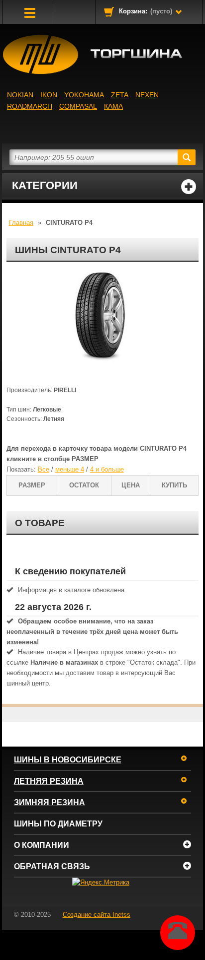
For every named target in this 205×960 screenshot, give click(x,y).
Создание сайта (96, 914)
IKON (48, 95)
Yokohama (84, 95)
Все (43, 469)
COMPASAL (78, 106)
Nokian (20, 95)
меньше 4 (69, 469)
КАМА (113, 106)
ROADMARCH (29, 106)
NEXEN (147, 95)
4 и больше (107, 469)
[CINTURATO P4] (102, 321)
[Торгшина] (102, 54)
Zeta (119, 95)
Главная (21, 222)
